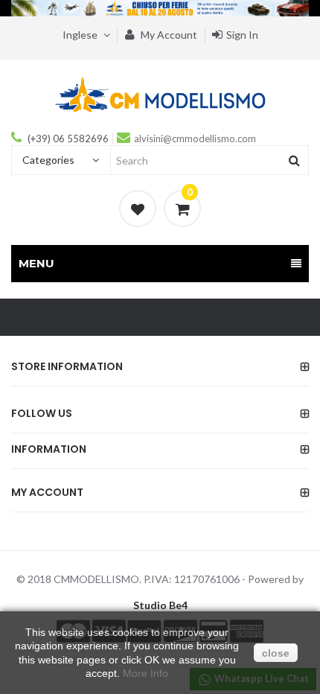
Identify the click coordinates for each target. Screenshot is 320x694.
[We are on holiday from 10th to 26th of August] (160, 8)
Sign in (242, 34)
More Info (145, 673)
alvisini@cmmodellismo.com (195, 138)
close (275, 653)
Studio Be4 (160, 605)
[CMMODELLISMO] (160, 93)
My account (167, 34)
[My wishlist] (137, 208)
